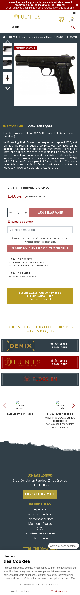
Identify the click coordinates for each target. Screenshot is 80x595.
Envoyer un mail (40, 494)
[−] (11, 212)
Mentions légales (40, 523)
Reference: (32, 196)
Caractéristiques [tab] (39, 125)
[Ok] (73, 27)
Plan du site (40, 538)
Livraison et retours (40, 514)
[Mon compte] (61, 19)
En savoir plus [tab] (13, 125)
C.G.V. (40, 528)
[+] (26, 212)
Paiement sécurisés (40, 519)
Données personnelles (40, 533)
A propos (40, 509)
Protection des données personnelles (40, 242)
